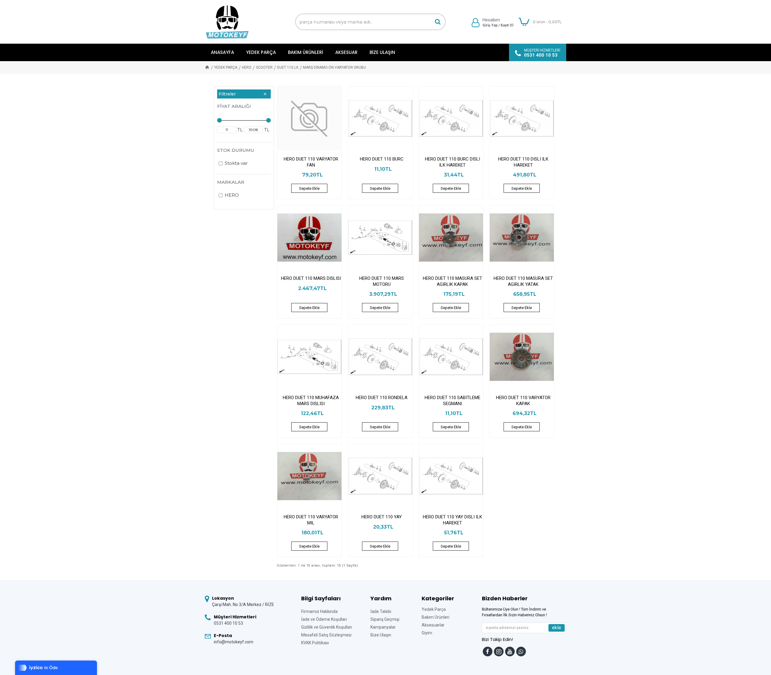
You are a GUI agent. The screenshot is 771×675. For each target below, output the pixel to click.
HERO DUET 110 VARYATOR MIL (311, 520)
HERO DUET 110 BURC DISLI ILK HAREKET (452, 162)
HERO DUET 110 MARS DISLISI (311, 278)
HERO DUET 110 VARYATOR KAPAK (523, 400)
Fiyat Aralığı (234, 106)
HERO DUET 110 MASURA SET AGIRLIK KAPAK (452, 281)
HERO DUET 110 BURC (382, 159)
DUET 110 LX (287, 67)
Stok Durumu (235, 150)
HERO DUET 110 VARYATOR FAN (311, 162)
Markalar (230, 182)
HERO (246, 67)
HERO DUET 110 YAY (381, 517)
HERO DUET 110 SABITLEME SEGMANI (452, 400)
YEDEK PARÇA (225, 67)
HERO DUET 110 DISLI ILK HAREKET (523, 162)
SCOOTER (264, 67)
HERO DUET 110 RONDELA (381, 397)
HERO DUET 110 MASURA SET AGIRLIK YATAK (523, 281)
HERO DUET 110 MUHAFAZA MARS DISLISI (311, 400)
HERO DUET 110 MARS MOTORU (381, 281)
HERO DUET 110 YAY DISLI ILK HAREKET (452, 520)
